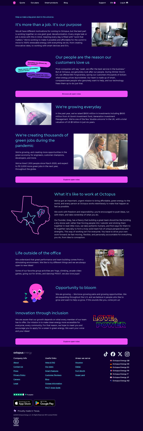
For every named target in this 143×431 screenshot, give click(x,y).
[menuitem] (22, 2)
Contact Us (18, 367)
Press (16, 371)
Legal (16, 383)
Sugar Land (80, 375)
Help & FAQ (50, 363)
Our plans (49, 367)
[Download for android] (44, 403)
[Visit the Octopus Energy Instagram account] (127, 354)
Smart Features (51, 371)
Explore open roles (71, 180)
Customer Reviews (53, 375)
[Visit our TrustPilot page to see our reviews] (34, 394)
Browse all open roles (71, 94)
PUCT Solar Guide (52, 388)
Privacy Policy (19, 375)
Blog (47, 379)
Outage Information (53, 383)
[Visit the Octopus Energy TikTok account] (106, 354)
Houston (79, 363)
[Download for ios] (23, 403)
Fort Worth (80, 371)
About (16, 363)
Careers (17, 379)
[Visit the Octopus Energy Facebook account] (113, 354)
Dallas (78, 367)
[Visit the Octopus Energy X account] (120, 354)
